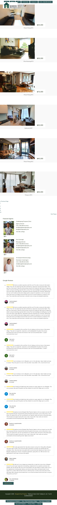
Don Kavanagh (20, 239)
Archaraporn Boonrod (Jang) (23, 257)
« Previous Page (4, 201)
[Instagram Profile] (5, 236)
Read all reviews (8, 483)
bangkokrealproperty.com (22, 229)
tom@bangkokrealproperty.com (24, 227)
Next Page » (54, 214)
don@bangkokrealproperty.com (24, 245)
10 (0, 212)
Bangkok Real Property (21, 494)
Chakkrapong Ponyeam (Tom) (23, 221)
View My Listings (20, 231)
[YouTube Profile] (4, 236)
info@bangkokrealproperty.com (24, 263)
